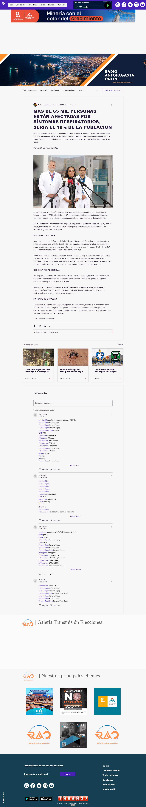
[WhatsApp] (117, 4)
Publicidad (108, 784)
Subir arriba (3, 797)
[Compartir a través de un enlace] (50, 326)
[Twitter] (130, 4)
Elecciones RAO (68, 90)
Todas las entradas (29, 90)
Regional (43, 90)
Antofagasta (55, 90)
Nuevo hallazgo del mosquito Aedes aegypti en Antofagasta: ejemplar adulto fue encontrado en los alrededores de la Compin (73, 370)
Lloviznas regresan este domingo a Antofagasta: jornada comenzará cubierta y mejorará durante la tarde (37, 370)
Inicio (105, 766)
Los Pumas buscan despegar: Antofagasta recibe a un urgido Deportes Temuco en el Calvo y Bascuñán (107, 370)
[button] (97, 90)
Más (80, 90)
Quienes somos (111, 770)
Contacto (107, 780)
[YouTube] (142, 4)
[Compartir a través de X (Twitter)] (40, 326)
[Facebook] (124, 4)
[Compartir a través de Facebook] (34, 326)
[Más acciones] (111, 105)
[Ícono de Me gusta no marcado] (40, 469)
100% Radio (109, 789)
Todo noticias (110, 775)
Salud (36, 318)
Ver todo (120, 344)
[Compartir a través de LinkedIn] (45, 326)
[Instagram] (136, 4)
